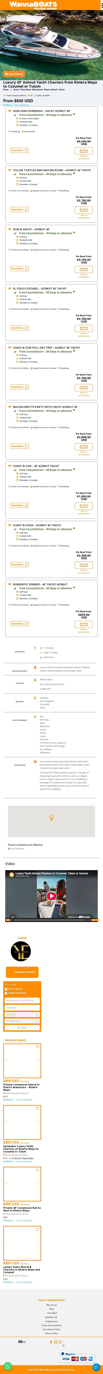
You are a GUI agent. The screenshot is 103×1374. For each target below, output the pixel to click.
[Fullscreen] (97, 920)
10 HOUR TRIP (25, 240)
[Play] (8, 920)
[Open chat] (96, 1367)
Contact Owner (25, 972)
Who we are (51, 1305)
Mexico (78, 667)
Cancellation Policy (51, 1329)
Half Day (23, 414)
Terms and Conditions (51, 1325)
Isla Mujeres (68, 667)
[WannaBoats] (33, 5)
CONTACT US (51, 1317)
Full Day (23, 177)
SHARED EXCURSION (17, 993)
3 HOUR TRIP (25, 595)
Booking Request (84, 151)
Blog (51, 1309)
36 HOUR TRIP (25, 121)
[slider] (50, 920)
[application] (51, 896)
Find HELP (52, 1313)
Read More (18, 150)
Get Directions (18, 848)
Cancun (43, 667)
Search (24, 1027)
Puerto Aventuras (55, 670)
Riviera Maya (69, 670)
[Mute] (93, 920)
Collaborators (51, 1321)
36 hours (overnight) (29, 118)
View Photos (15, 74)
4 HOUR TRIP (25, 417)
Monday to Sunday (28, 125)
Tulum (79, 670)
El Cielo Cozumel (54, 667)
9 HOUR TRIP (25, 181)
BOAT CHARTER (15, 989)
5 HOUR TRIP (25, 536)
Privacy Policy (51, 1333)
